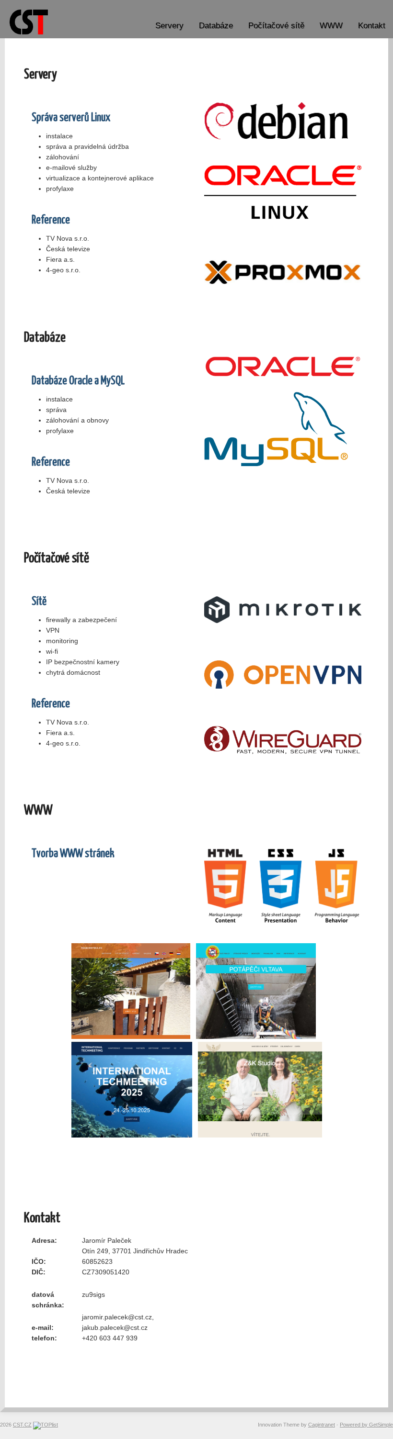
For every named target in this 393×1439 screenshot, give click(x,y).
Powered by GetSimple (366, 1425)
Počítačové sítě (276, 25)
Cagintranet (321, 1425)
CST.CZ (22, 1425)
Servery (169, 25)
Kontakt (371, 25)
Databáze (216, 25)
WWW (331, 25)
